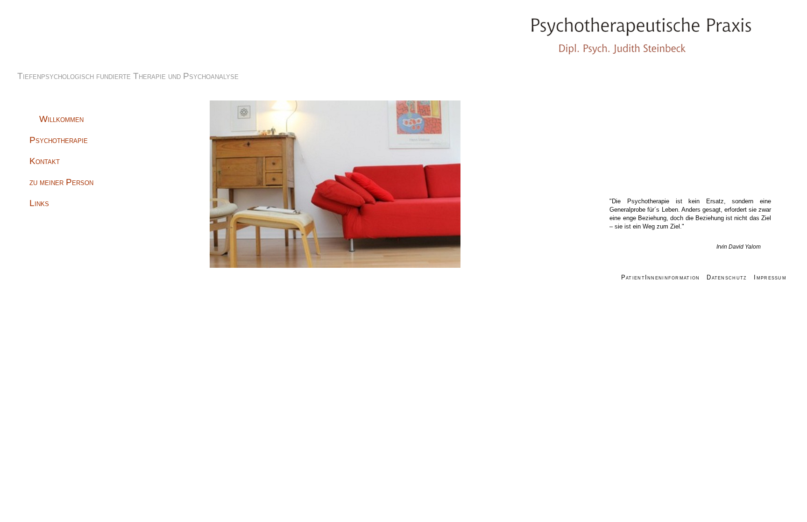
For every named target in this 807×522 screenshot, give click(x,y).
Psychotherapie (58, 140)
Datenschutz (727, 277)
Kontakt (44, 161)
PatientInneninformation (660, 277)
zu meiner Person (61, 182)
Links (39, 203)
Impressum (770, 277)
